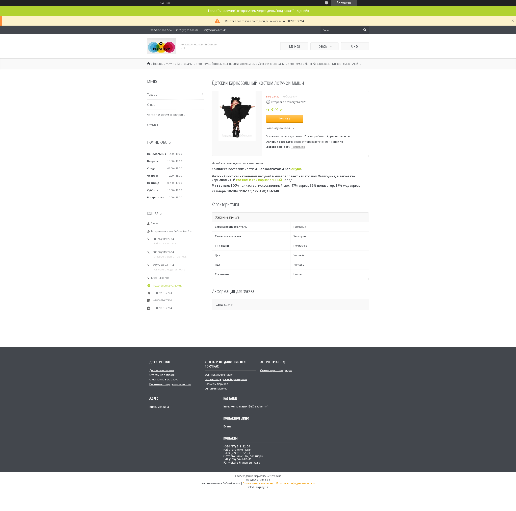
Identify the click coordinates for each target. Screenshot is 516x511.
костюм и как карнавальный (259, 180)
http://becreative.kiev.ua (167, 285)
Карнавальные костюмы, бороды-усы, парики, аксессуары (216, 63)
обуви (296, 169)
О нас (354, 46)
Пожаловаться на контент (258, 483)
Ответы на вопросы (162, 375)
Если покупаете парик (219, 374)
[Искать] (365, 30)
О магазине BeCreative (163, 379)
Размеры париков (216, 384)
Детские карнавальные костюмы (280, 63)
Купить (284, 118)
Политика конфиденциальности (170, 384)
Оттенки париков (216, 388)
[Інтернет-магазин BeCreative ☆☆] (161, 46)
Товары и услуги (163, 63)
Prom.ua (276, 476)
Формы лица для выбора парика (226, 379)
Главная (294, 46)
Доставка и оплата (161, 370)
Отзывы (152, 125)
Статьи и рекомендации (276, 370)
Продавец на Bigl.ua (258, 479)
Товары (322, 46)
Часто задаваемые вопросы (166, 115)
